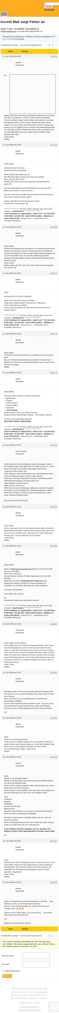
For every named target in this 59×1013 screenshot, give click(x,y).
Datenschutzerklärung (29, 1010)
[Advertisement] (32, 93)
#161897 (53, 624)
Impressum (33, 1007)
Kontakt (23, 1007)
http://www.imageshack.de (21, 569)
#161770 (53, 273)
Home (3, 28)
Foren (10, 28)
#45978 (54, 56)
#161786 (53, 507)
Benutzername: (8, 956)
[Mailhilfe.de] (16, 7)
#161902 (53, 673)
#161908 (53, 757)
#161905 (53, 718)
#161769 (53, 227)
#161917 (53, 841)
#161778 (53, 334)
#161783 (53, 445)
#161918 (53, 882)
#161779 (53, 373)
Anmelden (49, 9)
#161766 (53, 145)
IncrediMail (19, 28)
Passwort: (6, 964)
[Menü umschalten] (4, 14)
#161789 (53, 546)
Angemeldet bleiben (12, 971)
